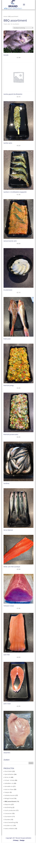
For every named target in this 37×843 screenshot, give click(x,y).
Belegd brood (9, 798)
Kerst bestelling (10, 822)
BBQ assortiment (10, 801)
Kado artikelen (9, 828)
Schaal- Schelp (9, 780)
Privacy (15, 840)
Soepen (7, 792)
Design (22, 840)
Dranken (7, 819)
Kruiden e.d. (9, 825)
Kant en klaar (9, 789)
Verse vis (7, 777)
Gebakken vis (9, 783)
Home (5, 16)
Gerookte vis (9, 786)
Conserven (8, 813)
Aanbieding (8, 807)
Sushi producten (10, 810)
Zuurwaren (8, 816)
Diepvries (8, 804)
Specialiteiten (9, 774)
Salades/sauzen (10, 795)
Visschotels (8, 771)
